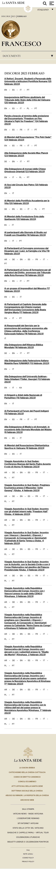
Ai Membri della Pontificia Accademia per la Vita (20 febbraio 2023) (26, 202)
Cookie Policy (28, 858)
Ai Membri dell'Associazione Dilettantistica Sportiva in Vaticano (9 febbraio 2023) (26, 446)
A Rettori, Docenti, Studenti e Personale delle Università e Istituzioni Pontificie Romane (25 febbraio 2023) (27, 81)
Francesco (21, 43)
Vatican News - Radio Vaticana (28, 814)
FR (21, 129)
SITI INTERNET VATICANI (28, 823)
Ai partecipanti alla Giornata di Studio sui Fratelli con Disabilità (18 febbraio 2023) (25, 233)
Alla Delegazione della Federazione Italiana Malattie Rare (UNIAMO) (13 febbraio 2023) (26, 362)
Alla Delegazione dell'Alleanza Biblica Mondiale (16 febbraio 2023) (23, 346)
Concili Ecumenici (27, 781)
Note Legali (28, 854)
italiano (43, 10)
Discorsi (6, 16)
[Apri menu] (51, 3)
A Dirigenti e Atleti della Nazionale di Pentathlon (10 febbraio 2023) (23, 396)
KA (20, 387)
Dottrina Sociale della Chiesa (27, 791)
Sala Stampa (28, 809)
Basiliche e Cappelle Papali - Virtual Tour (28, 832)
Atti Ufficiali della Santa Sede (27, 786)
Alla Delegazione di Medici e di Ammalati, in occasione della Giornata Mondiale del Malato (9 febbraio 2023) (28, 429)
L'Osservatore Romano (28, 818)
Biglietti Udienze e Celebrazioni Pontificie (28, 842)
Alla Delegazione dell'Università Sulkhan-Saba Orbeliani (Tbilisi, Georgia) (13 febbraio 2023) (27, 379)
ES (13, 90)
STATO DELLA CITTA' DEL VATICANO (28, 828)
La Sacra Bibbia (27, 768)
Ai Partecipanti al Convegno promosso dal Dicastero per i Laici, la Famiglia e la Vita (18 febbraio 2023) (26, 251)
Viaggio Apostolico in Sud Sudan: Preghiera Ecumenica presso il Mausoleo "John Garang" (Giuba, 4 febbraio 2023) (27, 488)
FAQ (28, 850)
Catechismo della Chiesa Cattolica (27, 772)
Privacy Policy (28, 861)
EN (5, 90)
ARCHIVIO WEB (27, 800)
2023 (14, 16)
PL (28, 108)
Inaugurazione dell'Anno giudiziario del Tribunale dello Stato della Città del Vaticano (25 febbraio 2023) (27, 100)
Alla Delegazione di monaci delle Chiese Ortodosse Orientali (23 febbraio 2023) (25, 170)
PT (28, 90)
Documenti (29, 56)
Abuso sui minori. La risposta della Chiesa (27, 795)
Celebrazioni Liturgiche (28, 837)
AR (5, 259)
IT (21, 90)
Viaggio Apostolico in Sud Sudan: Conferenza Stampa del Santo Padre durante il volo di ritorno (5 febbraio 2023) (27, 464)
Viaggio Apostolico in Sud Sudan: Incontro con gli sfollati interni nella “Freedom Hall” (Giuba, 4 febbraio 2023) (26, 511)
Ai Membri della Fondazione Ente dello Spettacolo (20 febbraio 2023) (24, 218)
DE (5, 161)
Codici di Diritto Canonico (27, 777)
